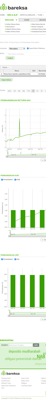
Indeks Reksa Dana (13, 31)
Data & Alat (4, 42)
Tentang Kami (6, 378)
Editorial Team (6, 383)
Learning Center (26, 385)
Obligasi (24, 383)
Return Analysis (37, 27)
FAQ (2, 388)
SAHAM (26, 20)
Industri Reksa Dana (13, 29)
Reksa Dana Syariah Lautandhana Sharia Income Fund (22, 74)
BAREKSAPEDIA (6, 340)
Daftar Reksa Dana (13, 24)
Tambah (10, 58)
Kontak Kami (5, 380)
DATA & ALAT (12, 15)
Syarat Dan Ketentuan (8, 385)
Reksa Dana (14, 42)
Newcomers (10, 27)
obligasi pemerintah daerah (23, 358)
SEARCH (4, 345)
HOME (2, 15)
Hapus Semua (6, 80)
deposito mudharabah (24, 351)
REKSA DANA (9, 20)
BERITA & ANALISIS (27, 15)
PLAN (40, 15)
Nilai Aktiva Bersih (38, 24)
